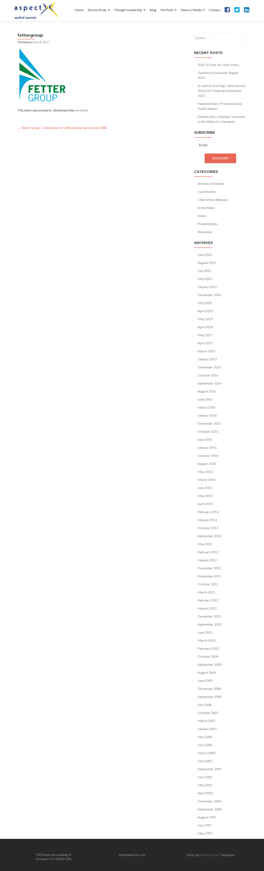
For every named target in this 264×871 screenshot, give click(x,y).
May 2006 (205, 737)
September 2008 (210, 697)
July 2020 (204, 303)
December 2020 (209, 295)
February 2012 (208, 552)
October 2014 (208, 455)
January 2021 (207, 287)
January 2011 (207, 608)
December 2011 (209, 568)
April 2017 (205, 343)
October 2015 (208, 431)
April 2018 (205, 327)
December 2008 (209, 688)
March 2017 (206, 351)
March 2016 (206, 407)
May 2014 (205, 472)
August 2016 (207, 391)
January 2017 (207, 359)
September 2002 (210, 769)
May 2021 (205, 279)
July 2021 (204, 271)
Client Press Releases (213, 200)
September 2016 (210, 383)
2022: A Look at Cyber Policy (218, 65)
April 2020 (205, 311)
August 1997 (207, 817)
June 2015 (205, 439)
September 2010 (210, 624)
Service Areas (97, 10)
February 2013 (208, 512)
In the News (206, 208)
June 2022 (205, 255)
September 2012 (210, 536)
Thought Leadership (128, 10)
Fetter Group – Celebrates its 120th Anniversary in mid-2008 (62, 128)
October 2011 (208, 584)
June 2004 (205, 745)
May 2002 (205, 785)
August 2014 (207, 463)
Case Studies (207, 191)
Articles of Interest (211, 183)
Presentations (207, 224)
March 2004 (206, 753)
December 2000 (209, 801)
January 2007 (207, 729)
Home (79, 10)
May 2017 (205, 335)
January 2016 (207, 415)
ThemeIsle (227, 855)
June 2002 (205, 777)
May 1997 (205, 833)
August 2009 (207, 672)
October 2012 (208, 528)
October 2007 (208, 713)
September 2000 (210, 809)
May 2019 (205, 319)
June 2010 (205, 632)
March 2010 (206, 640)
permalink (81, 110)
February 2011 (208, 600)
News (202, 216)
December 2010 (209, 616)
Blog (153, 10)
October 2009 (208, 656)
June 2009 (205, 680)
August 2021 (207, 263)
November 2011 (209, 576)
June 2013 (205, 488)
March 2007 (206, 721)
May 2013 (205, 496)
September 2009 (210, 664)
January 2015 (207, 447)
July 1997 (204, 825)
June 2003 (205, 761)
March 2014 (206, 480)
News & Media (191, 10)
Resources (205, 232)
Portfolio (166, 10)
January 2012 (207, 560)
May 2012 (205, 544)
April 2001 (205, 793)
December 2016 (209, 367)
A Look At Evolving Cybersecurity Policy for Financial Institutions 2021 (222, 90)
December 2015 (209, 423)
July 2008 (204, 705)
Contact (214, 10)
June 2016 (205, 399)
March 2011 (206, 592)
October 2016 (208, 375)
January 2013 (207, 520)
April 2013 (205, 504)
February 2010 (208, 648)
